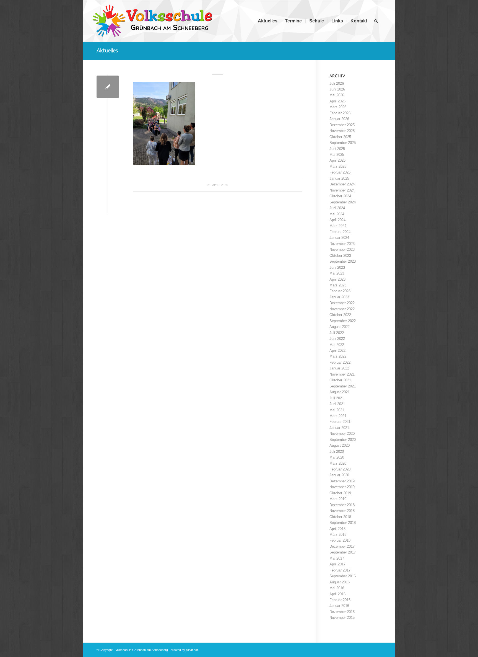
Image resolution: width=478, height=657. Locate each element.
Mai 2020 (336, 457)
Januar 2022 (339, 368)
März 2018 (337, 534)
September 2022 (342, 321)
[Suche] (376, 21)
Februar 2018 (339, 540)
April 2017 (337, 564)
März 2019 (337, 499)
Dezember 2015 (342, 612)
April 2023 (337, 279)
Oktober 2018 (340, 517)
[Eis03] (108, 87)
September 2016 (342, 576)
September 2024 (342, 202)
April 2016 (337, 594)
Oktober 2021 (340, 380)
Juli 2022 (336, 333)
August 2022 (339, 327)
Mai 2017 (336, 558)
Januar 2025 (339, 178)
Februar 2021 (339, 422)
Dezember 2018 (342, 505)
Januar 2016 (339, 606)
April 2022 (337, 350)
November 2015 (342, 617)
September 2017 (342, 552)
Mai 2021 (336, 410)
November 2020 (342, 433)
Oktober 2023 (340, 256)
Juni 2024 (337, 208)
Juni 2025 (337, 149)
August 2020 (339, 445)
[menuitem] (267, 21)
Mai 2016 (336, 588)
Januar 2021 (339, 428)
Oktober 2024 (340, 196)
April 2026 (337, 101)
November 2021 (342, 374)
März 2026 (337, 107)
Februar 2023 (339, 291)
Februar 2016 (339, 600)
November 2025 (342, 131)
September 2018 (342, 523)
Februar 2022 (339, 362)
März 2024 (337, 226)
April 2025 (337, 160)
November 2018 (342, 511)
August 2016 (339, 582)
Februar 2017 (339, 570)
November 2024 (342, 190)
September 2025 (342, 143)
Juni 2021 (337, 404)
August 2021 (339, 392)
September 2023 (342, 261)
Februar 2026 (339, 113)
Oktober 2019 (340, 493)
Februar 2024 (339, 232)
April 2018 (337, 529)
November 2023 (342, 249)
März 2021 (337, 416)
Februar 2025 (339, 172)
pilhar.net (192, 649)
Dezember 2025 (342, 125)
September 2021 (342, 386)
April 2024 (337, 220)
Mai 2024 (336, 214)
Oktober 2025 (340, 137)
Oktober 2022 (340, 315)
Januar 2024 (339, 238)
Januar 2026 (339, 119)
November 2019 (342, 487)
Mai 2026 (336, 95)
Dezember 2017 (342, 546)
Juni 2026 (337, 89)
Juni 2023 (337, 267)
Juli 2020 (336, 451)
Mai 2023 (336, 273)
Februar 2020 (339, 469)
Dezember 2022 (342, 303)
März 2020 (337, 463)
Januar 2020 (339, 475)
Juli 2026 (336, 83)
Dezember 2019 (342, 481)
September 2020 (342, 440)
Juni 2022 (337, 339)
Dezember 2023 (342, 244)
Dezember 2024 (342, 184)
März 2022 (337, 356)
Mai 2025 (336, 154)
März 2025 (337, 166)
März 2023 (337, 285)
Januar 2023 (339, 297)
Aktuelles (107, 50)
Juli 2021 (336, 398)
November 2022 (342, 309)
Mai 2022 (336, 345)
